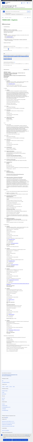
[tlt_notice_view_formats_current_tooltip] (28, 69)
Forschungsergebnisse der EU (6, 407)
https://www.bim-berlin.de (14, 243)
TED (2, 17)
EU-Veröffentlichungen (5, 410)
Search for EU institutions (5, 430)
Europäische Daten (4, 405)
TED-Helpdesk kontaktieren (6, 382)
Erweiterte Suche (8, 14)
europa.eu (6, 417)
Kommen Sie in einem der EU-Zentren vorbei (8, 426)
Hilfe (2, 380)
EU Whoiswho (4, 408)
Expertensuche (13, 14)
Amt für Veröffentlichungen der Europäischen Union (9, 374)
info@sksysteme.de (11, 299)
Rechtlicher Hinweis (4, 390)
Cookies (3, 392)
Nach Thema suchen (19, 14)
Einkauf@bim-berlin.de (12, 83)
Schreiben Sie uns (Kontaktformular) (7, 424)
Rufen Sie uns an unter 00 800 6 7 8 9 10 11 (8, 421)
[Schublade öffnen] (3, 24)
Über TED (3, 398)
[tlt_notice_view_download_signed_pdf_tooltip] (8, 49)
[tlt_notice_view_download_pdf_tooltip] (4, 56)
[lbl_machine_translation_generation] (14, 62)
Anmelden (24, 2)
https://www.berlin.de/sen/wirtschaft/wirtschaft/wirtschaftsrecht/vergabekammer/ (17, 284)
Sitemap (3, 399)
